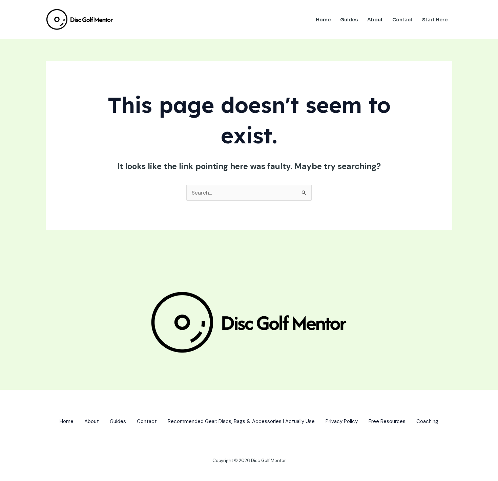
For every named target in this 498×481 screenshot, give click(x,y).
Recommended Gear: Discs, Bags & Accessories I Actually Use (241, 421)
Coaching (427, 421)
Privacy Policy (342, 421)
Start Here (435, 20)
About (375, 20)
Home (323, 20)
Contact (402, 20)
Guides (349, 20)
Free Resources (387, 421)
